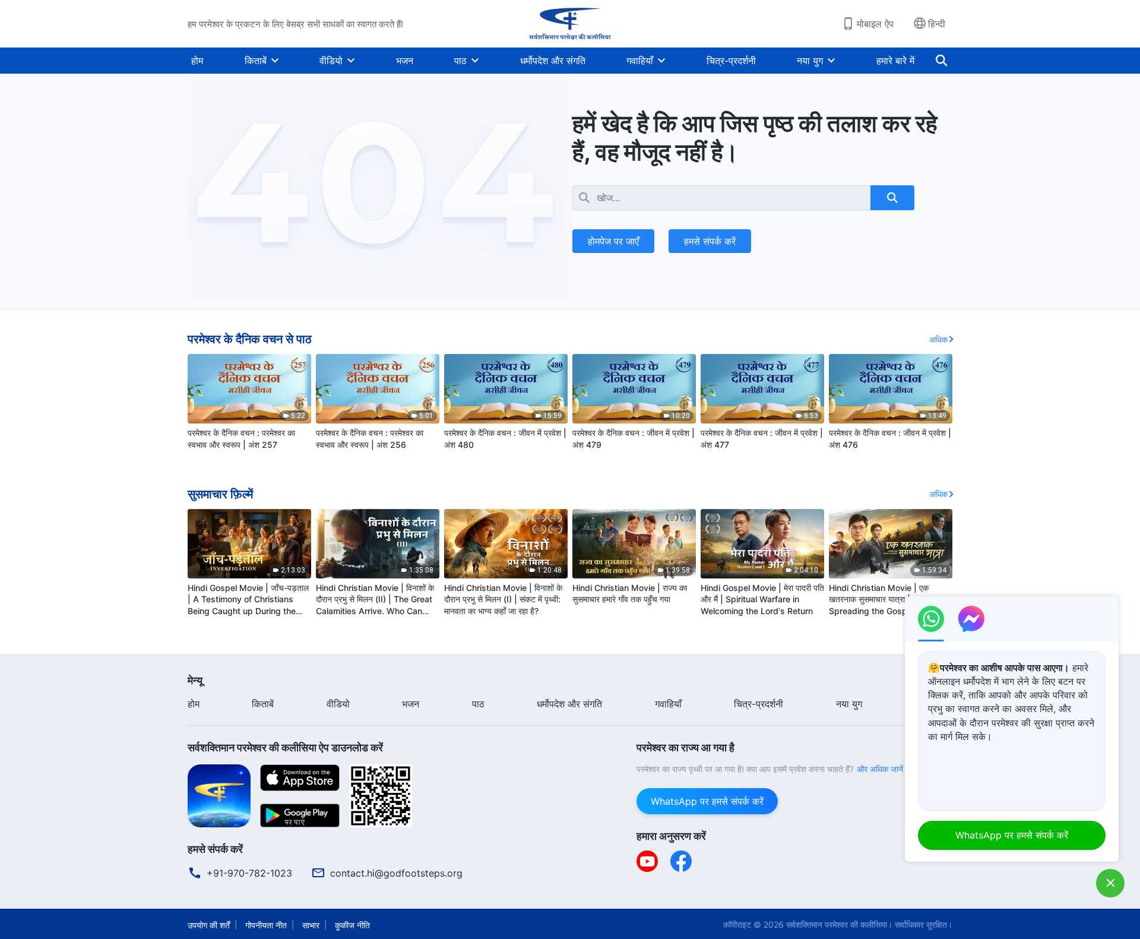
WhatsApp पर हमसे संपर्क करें (707, 801)
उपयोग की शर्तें (209, 925)
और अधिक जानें (880, 769)
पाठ (460, 61)
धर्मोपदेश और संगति (552, 61)
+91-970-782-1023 (249, 873)
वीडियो (331, 61)
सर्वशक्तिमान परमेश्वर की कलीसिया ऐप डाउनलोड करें (285, 747)
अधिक (938, 339)
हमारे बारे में (895, 61)
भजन (404, 61)
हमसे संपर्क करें (710, 241)
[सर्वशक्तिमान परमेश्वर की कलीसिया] (570, 24)
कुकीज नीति (352, 925)
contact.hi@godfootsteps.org (396, 873)
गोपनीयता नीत (266, 925)
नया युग (810, 61)
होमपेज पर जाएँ (613, 241)
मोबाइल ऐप (875, 24)
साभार (310, 925)
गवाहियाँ (639, 61)
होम (197, 61)
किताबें (256, 61)
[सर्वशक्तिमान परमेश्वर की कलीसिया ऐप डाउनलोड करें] (219, 795)
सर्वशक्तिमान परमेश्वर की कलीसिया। (839, 924)
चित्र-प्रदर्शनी (731, 61)
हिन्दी (936, 24)
